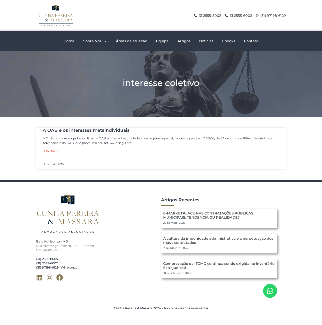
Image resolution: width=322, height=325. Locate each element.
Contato (251, 41)
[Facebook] (59, 277)
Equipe (162, 41)
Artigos (183, 41)
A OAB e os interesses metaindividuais (86, 130)
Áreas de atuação (131, 41)
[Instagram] (49, 277)
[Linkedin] (39, 277)
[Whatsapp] (270, 291)
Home (69, 41)
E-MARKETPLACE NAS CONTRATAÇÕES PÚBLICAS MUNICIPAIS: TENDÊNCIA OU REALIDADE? (208, 215)
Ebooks (228, 41)
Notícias (206, 41)
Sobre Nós (92, 41)
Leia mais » (50, 151)
